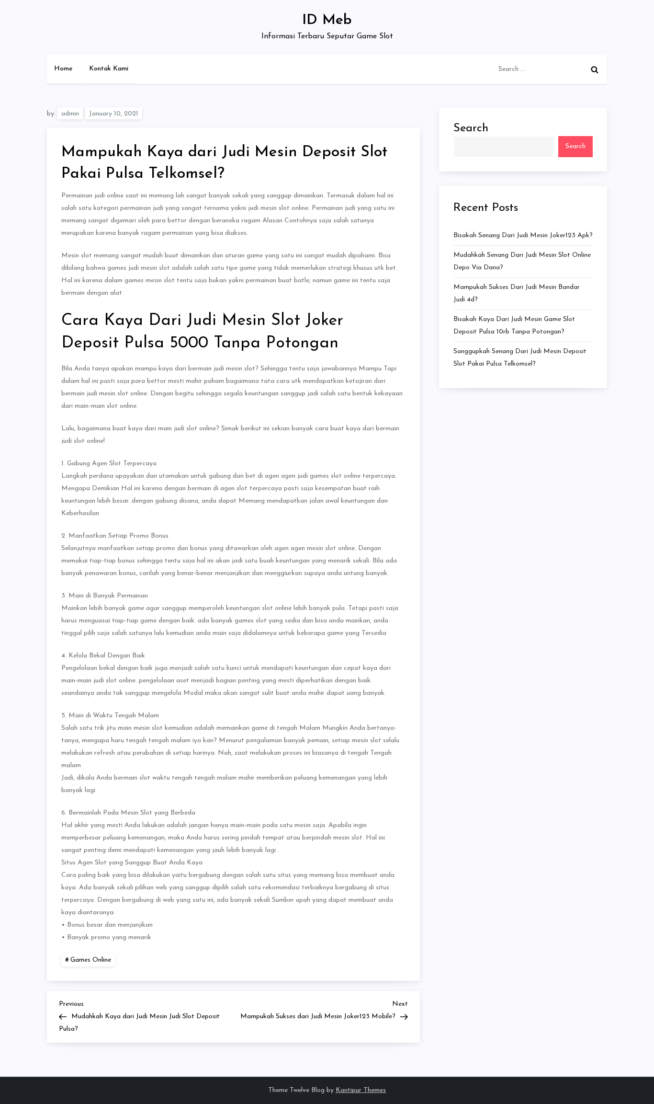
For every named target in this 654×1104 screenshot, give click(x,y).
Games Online (90, 960)
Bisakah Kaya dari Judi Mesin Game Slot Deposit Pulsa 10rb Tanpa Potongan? (514, 325)
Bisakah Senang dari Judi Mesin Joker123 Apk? (523, 235)
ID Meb (327, 20)
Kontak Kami (108, 68)
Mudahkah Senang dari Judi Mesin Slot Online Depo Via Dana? (522, 261)
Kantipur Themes (361, 1090)
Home (63, 68)
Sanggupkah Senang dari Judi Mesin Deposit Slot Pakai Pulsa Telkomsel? (519, 358)
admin (70, 113)
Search (470, 128)
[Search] (594, 69)
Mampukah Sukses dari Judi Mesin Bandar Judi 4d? (516, 293)
